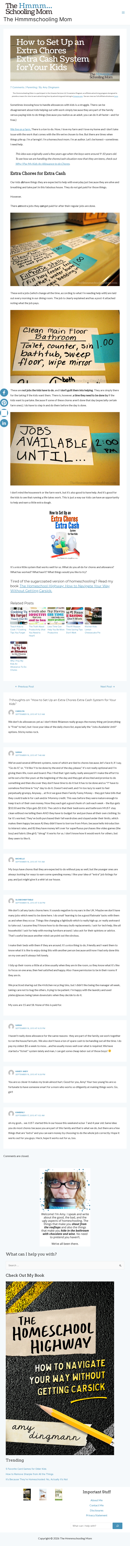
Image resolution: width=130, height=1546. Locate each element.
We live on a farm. (20, 129)
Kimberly (20, 1112)
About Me (97, 1500)
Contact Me (97, 1505)
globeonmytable (24, 900)
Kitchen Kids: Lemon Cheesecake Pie (92, 629)
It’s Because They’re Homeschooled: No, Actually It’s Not (37, 1479)
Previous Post (24, 686)
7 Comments (17, 87)
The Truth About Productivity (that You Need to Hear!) (37, 631)
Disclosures (96, 1510)
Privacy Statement (96, 1515)
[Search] (117, 1526)
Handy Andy (21, 1071)
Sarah (18, 752)
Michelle (20, 859)
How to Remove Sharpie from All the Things (29, 1474)
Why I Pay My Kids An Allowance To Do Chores (18, 665)
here (116, 96)
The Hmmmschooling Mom (37, 19)
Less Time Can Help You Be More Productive (56, 629)
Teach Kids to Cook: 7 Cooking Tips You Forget (18, 629)
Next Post (108, 686)
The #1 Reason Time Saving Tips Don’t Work (74, 629)
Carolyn (19, 711)
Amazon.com (78, 96)
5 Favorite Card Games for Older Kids (26, 1468)
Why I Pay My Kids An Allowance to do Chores (42, 163)
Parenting (31, 87)
